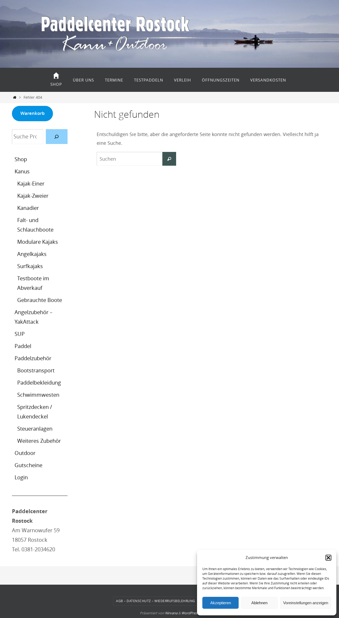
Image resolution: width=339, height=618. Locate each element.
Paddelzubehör (33, 358)
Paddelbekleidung (39, 382)
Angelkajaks (32, 254)
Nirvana (171, 613)
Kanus (22, 171)
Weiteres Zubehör (39, 440)
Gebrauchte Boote (39, 300)
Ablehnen (259, 603)
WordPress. (190, 613)
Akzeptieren (220, 603)
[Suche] (57, 136)
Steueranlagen (34, 428)
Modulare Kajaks (37, 241)
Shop (21, 159)
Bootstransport (36, 370)
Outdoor (25, 453)
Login (21, 477)
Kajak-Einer (30, 183)
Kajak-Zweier (32, 195)
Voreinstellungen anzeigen (305, 603)
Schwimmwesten (38, 394)
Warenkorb (32, 113)
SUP (20, 333)
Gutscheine (28, 465)
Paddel (23, 346)
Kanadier (28, 207)
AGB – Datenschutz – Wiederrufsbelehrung (155, 601)
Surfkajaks (30, 266)
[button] (328, 557)
